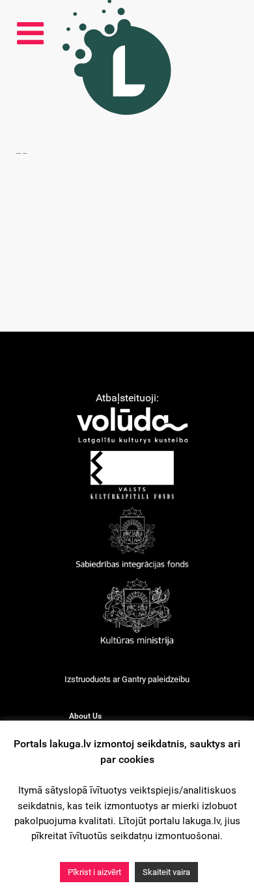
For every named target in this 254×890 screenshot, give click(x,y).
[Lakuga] (104, 96)
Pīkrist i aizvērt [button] (94, 872)
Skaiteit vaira (166, 872)
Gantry (134, 679)
